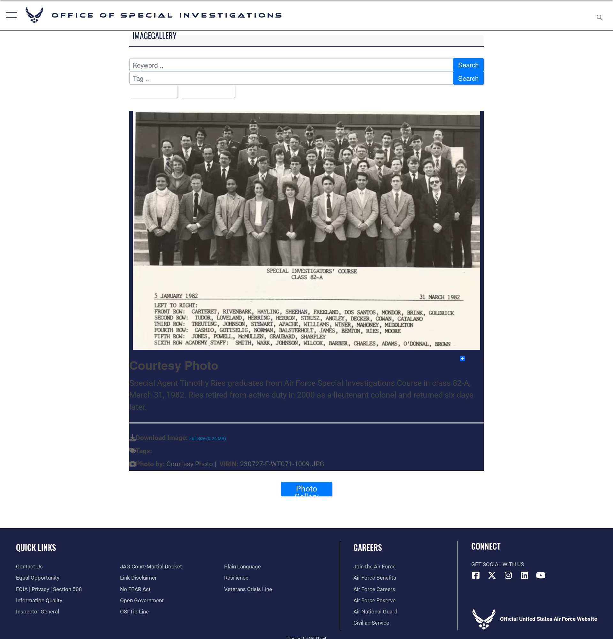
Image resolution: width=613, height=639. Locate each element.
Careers (367, 547)
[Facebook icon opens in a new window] (476, 575)
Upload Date (205, 91)
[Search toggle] (600, 15)
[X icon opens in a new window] (492, 575)
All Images (150, 91)
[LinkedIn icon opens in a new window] (524, 575)
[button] (10, 15)
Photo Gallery (306, 490)
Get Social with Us (497, 564)
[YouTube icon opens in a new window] (540, 575)
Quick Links (36, 547)
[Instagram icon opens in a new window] (508, 575)
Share (474, 358)
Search (468, 64)
